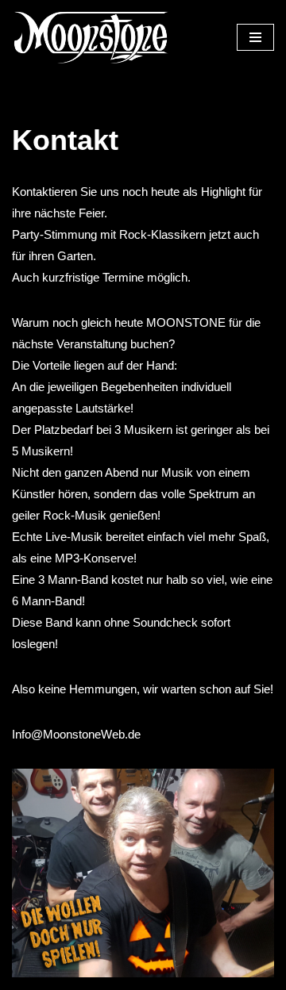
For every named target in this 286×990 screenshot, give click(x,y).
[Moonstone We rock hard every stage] (91, 37)
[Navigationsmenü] (255, 37)
